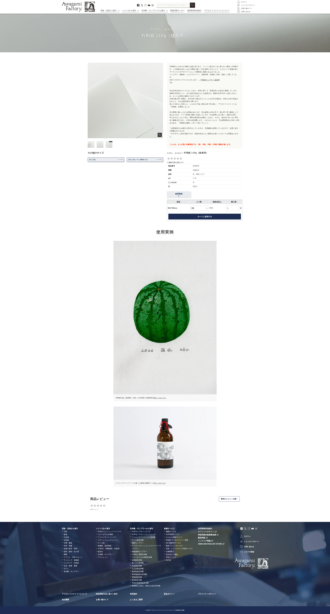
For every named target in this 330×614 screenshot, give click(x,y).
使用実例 (178, 194)
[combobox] (173, 5)
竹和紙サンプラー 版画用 (210, 80)
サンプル (92, 160)
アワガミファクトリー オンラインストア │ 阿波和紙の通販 (167, 610)
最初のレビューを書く (229, 499)
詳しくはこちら (160, 398)
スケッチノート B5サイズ (137, 160)
